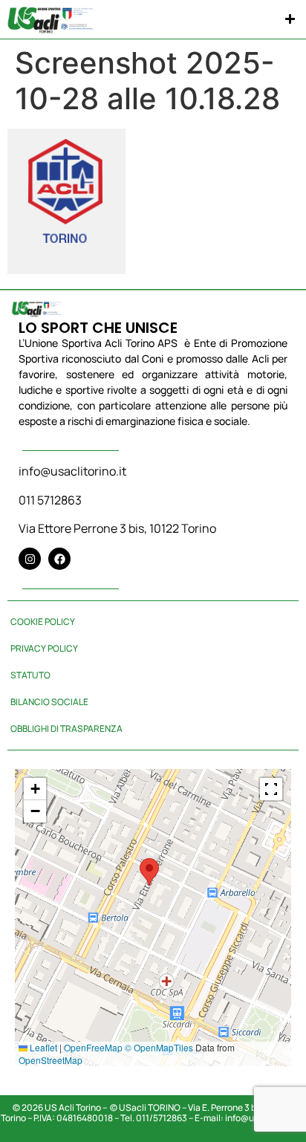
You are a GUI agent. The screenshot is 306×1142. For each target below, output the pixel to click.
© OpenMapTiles (159, 1047)
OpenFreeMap (93, 1047)
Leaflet (42, 1047)
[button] (290, 19)
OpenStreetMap (50, 1060)
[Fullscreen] (271, 789)
